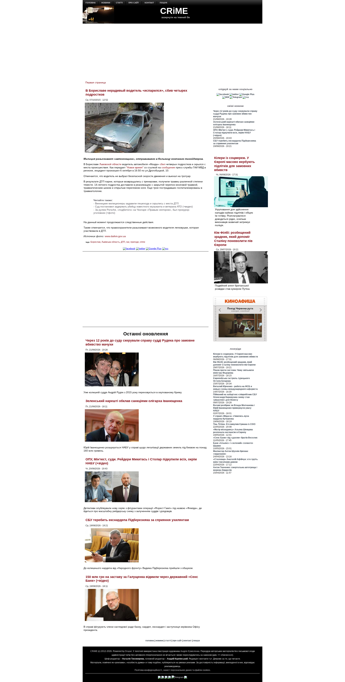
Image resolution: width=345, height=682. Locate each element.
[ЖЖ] (225, 97)
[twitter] (140, 248)
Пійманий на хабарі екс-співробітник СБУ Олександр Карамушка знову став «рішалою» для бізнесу (235, 397)
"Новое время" (134, 167)
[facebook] (129, 248)
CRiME (174, 11)
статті (119, 3)
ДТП (123, 242)
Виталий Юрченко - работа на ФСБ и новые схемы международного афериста (235, 387)
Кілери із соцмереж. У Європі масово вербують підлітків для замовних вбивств (235, 355)
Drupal (128, 651)
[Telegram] (236, 97)
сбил (162, 164)
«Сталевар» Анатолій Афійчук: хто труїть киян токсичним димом (235, 460)
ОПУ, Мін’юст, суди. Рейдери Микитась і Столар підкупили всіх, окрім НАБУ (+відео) (234, 133)
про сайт (133, 3)
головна (91, 3)
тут (210, 659)
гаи (127, 242)
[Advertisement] (172, 50)
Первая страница (95, 82)
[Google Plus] (154, 248)
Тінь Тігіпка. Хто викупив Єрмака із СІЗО (234, 424)
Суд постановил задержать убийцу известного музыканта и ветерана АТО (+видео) (144, 206)
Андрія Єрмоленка (189, 651)
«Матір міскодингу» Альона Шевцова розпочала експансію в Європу (233, 431)
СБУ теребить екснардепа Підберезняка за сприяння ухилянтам (137, 520)
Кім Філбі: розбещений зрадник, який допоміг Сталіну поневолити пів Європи (234, 363)
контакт (149, 3)
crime (142, 242)
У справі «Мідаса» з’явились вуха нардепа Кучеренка (231, 417)
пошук (163, 3)
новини (105, 3)
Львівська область (111, 242)
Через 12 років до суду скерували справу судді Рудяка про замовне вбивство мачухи (235, 114)
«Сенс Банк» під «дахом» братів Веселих (235, 437)
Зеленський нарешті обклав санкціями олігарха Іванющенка (134, 401)
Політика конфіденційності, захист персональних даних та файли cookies (172, 670)
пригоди (134, 242)
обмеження (226, 655)
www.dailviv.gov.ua (115, 236)
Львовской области (110, 164)
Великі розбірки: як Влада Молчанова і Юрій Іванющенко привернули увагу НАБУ (234, 408)
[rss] (165, 248)
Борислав (95, 242)
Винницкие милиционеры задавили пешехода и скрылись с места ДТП (137, 203)
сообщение (168, 167)
